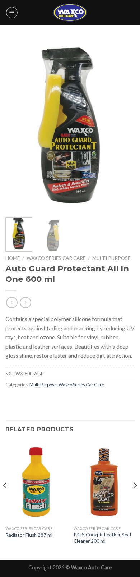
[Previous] (16, 126)
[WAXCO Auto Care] (70, 12)
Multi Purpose (111, 258)
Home (12, 258)
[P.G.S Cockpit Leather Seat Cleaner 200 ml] (104, 482)
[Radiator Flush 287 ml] (35, 482)
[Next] (123, 126)
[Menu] (12, 12)
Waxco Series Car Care (56, 258)
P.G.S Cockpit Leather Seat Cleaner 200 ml (103, 538)
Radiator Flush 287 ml (28, 535)
